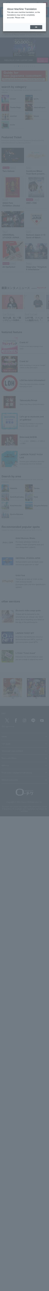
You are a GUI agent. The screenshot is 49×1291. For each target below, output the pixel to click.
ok (36, 27)
